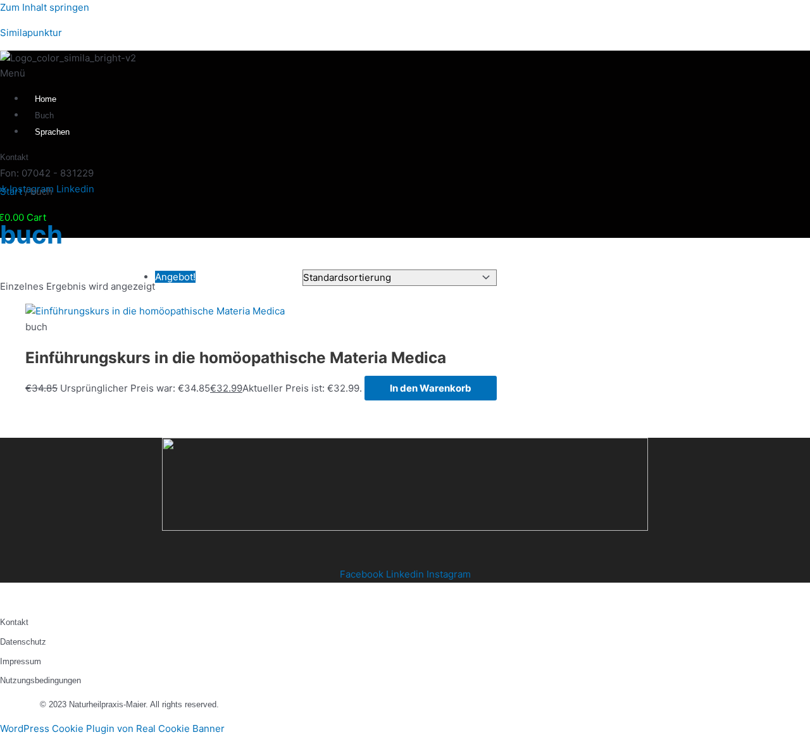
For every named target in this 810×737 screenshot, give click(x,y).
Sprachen (52, 132)
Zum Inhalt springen (44, 7)
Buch (44, 115)
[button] (113, 74)
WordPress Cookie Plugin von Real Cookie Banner (112, 728)
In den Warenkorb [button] (430, 388)
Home (45, 99)
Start (11, 191)
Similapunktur (31, 33)
